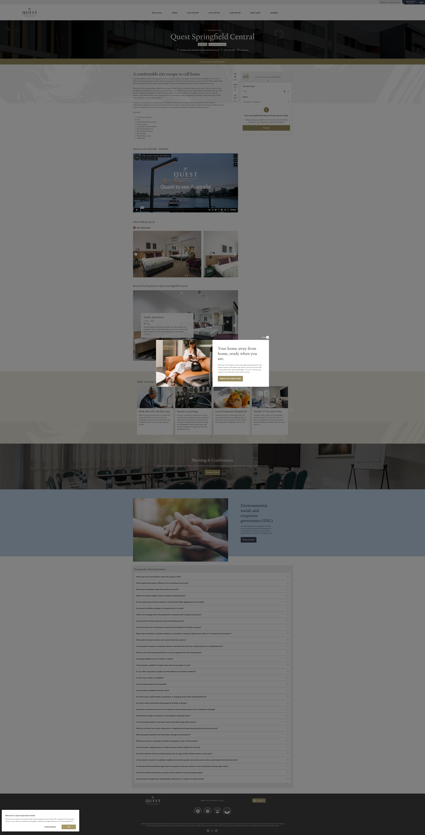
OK (69, 827)
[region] (40, 820)
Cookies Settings (50, 827)
